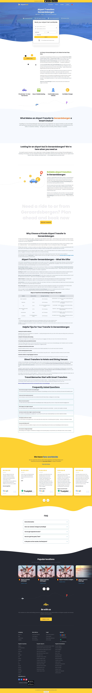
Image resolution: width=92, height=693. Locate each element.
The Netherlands (21, 647)
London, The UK (58, 669)
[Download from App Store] (47, 1)
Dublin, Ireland (58, 662)
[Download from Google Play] (54, 1)
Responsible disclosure (50, 638)
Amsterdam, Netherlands (60, 663)
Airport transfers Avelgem (66, 579)
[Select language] (72, 4)
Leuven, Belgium (58, 649)
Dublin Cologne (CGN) (41, 658)
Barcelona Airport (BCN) (41, 665)
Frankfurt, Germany (59, 660)
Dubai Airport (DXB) (40, 669)
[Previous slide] (44, 500)
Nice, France (57, 653)
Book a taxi (30, 58)
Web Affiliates (34, 638)
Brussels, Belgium (58, 646)
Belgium (42, 14)
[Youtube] (24, 679)
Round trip (39, 34)
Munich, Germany (58, 658)
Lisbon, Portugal (58, 667)
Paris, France (57, 651)
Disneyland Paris (58, 656)
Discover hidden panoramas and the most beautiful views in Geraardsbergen (34, 383)
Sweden (19, 669)
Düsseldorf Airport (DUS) (41, 656)
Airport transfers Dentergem (44, 580)
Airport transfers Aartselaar (25, 580)
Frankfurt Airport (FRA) (41, 660)
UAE (19, 663)
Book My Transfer (46, 222)
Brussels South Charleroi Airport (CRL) (44, 647)
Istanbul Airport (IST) (41, 667)
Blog (19, 636)
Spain (19, 653)
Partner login (48, 639)
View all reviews (46, 464)
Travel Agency (35, 636)
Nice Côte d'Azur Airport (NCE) (42, 653)
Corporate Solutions (36, 634)
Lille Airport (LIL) (40, 655)
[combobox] (43, 27)
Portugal (19, 655)
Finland (19, 672)
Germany (20, 651)
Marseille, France (58, 655)
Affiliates (19, 639)
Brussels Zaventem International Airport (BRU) (45, 646)
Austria (19, 665)
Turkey (19, 674)
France (19, 649)
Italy (19, 656)
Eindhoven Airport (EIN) (41, 662)
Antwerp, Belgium (58, 647)
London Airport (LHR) (41, 671)
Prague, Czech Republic (59, 671)
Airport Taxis (38, 14)
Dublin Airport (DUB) (40, 663)
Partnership (50, 4)
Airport (24, 4)
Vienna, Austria (58, 672)
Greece (19, 658)
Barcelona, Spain (58, 665)
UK (18, 662)
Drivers (56, 4)
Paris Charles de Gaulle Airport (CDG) (44, 649)
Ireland (19, 660)
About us (20, 634)
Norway (19, 667)
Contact (62, 4)
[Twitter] (21, 679)
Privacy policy (48, 636)
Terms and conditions (50, 634)
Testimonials (20, 638)
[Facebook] (19, 679)
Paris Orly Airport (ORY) (41, 651)
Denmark (20, 671)
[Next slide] (47, 500)
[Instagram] (26, 679)
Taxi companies (35, 639)
